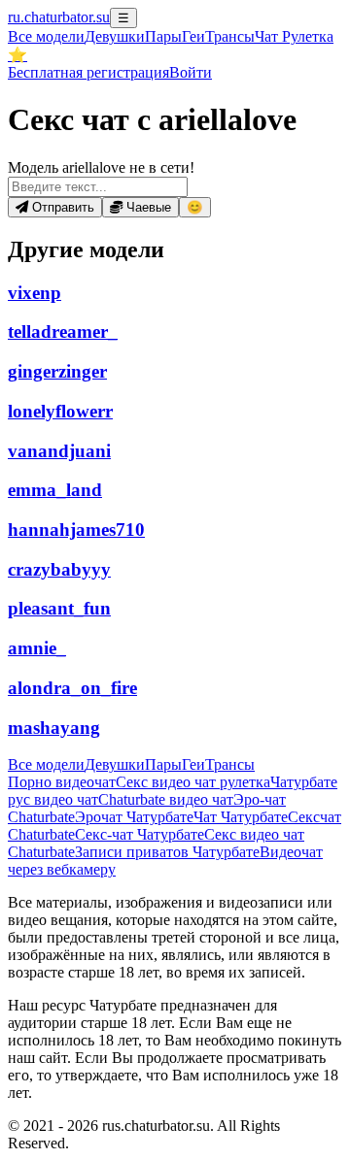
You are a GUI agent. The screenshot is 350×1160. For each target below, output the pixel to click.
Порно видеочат (62, 782)
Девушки (115, 36)
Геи (193, 36)
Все (46, 36)
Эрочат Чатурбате (134, 817)
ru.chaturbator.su (59, 17)
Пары (163, 36)
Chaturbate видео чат (165, 799)
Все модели (46, 764)
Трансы (230, 36)
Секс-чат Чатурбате (139, 834)
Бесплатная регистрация (88, 72)
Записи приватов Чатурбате (167, 852)
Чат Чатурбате (240, 817)
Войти (190, 72)
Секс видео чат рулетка (193, 782)
